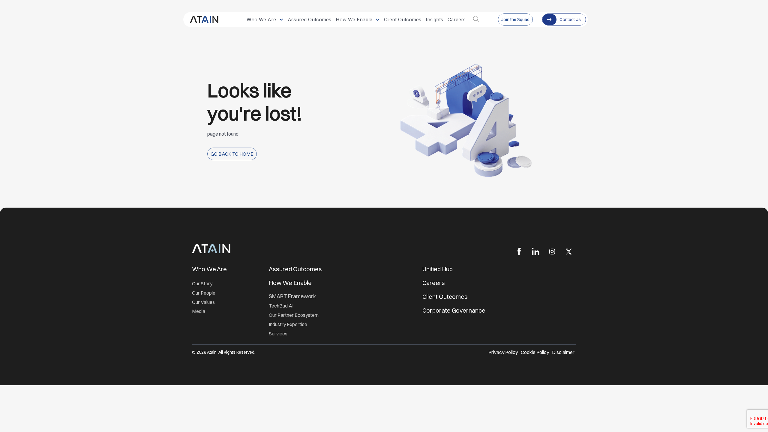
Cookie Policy (535, 352)
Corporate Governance (453, 310)
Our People (203, 293)
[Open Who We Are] (281, 19)
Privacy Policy (503, 352)
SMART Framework (292, 296)
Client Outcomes (445, 296)
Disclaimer (563, 352)
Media (198, 311)
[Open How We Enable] (378, 19)
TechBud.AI (281, 306)
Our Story (202, 283)
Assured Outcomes (296, 269)
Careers (433, 282)
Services (278, 334)
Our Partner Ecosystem (294, 315)
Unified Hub (437, 269)
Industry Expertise (288, 324)
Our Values (203, 302)
